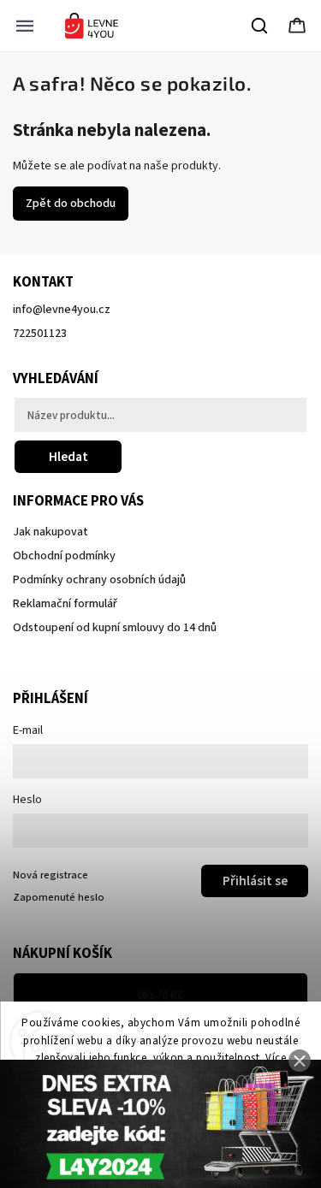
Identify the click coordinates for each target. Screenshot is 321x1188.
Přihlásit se (255, 881)
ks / (160, 995)
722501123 (40, 333)
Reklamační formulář (65, 603)
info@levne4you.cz (61, 309)
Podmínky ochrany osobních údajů (99, 579)
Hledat (68, 456)
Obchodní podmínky (64, 555)
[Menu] (25, 26)
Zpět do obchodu (71, 203)
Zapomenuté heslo (58, 897)
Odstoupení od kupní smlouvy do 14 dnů (115, 627)
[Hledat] (260, 25)
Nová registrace (50, 875)
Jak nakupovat (50, 532)
